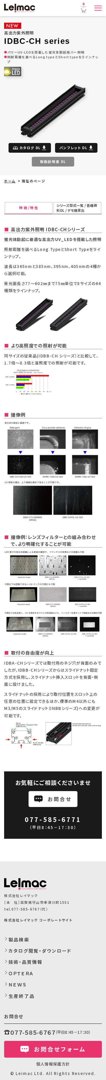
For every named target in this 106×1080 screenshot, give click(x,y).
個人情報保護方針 (53, 1064)
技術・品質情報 (26, 961)
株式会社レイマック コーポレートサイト (38, 920)
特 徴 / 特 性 (28, 207)
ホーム (9, 181)
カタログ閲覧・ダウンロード (40, 950)
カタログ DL (30, 147)
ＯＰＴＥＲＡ (21, 973)
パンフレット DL (73, 147)
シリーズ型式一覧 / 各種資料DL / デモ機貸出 (77, 208)
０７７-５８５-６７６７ (32, 1032)
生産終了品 (21, 996)
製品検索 (19, 939)
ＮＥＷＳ (18, 984)
